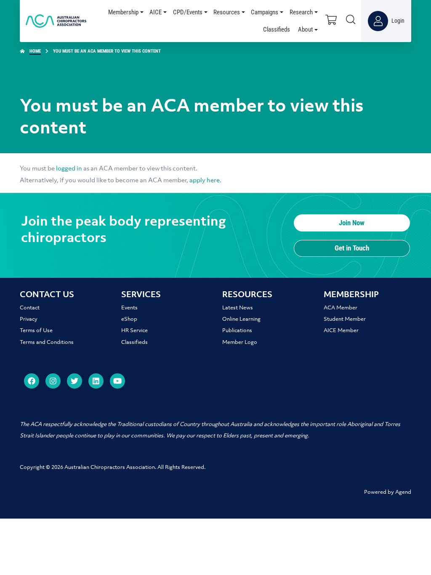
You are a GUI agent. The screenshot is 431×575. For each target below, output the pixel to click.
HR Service (134, 330)
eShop (129, 319)
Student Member (345, 319)
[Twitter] (74, 381)
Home (35, 51)
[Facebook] (31, 381)
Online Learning (241, 319)
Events (129, 308)
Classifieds (134, 342)
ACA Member (340, 308)
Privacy (28, 319)
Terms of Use (36, 330)
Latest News (237, 308)
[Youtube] (117, 381)
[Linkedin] (96, 381)
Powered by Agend (387, 492)
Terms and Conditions (47, 342)
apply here (204, 180)
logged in (69, 168)
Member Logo (239, 342)
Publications (237, 330)
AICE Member (341, 330)
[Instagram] (53, 381)
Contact (30, 308)
